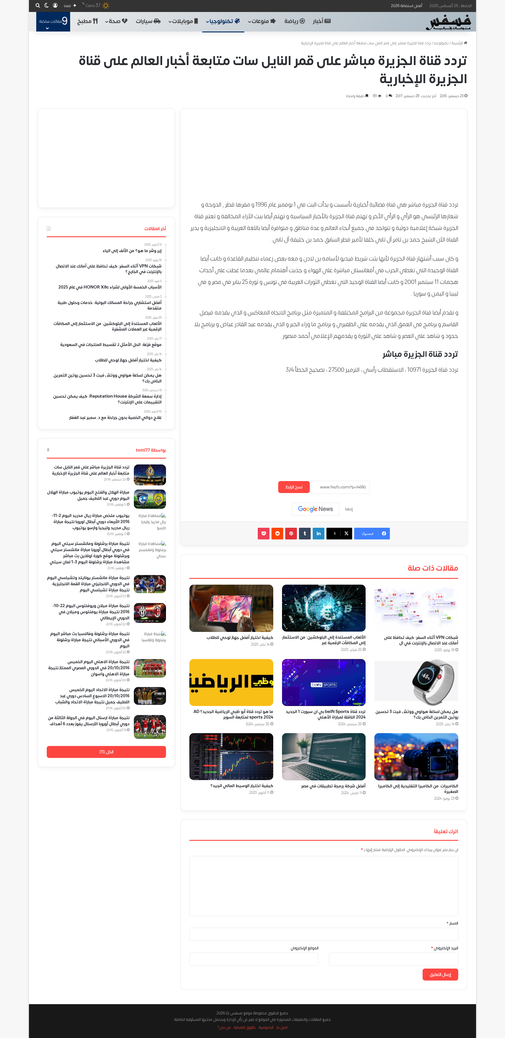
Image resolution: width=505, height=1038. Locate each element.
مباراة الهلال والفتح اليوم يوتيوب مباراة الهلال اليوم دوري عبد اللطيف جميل (88, 495)
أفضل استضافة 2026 (406, 6)
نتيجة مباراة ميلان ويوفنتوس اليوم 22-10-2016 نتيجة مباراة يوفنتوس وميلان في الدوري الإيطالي (90, 611)
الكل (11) (106, 752)
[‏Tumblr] (305, 533)
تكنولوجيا (222, 21)
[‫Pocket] (263, 533)
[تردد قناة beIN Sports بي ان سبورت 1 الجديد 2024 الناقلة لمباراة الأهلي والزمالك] (324, 682)
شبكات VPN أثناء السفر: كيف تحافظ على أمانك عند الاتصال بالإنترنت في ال (421, 640)
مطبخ (85, 21)
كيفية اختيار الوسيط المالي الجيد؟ (241, 785)
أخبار (318, 21)
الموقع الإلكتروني (305, 948)
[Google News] (315, 509)
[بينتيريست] (291, 533)
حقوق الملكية (245, 1027)
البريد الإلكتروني (444, 948)
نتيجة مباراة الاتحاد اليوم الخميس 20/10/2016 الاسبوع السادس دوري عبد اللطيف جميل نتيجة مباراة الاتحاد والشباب (92, 695)
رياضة (292, 21)
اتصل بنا (282, 1027)
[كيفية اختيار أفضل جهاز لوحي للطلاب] (231, 608)
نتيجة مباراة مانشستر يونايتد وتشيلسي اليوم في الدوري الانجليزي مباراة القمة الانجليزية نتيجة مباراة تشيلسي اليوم (88, 583)
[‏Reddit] (277, 533)
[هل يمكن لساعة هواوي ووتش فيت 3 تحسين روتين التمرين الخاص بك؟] (416, 682)
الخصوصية (266, 1027)
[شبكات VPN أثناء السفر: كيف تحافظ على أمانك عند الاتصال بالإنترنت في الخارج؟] (416, 608)
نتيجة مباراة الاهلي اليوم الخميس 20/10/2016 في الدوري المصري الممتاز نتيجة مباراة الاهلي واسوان (88, 667)
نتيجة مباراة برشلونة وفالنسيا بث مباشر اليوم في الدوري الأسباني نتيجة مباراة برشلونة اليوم (89, 639)
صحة (115, 21)
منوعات (261, 21)
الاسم (452, 923)
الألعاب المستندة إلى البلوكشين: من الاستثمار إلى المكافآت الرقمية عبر (324, 640)
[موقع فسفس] (448, 22)
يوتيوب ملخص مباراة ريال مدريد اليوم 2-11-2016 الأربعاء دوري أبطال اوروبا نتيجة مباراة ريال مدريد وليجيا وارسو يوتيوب (90, 521)
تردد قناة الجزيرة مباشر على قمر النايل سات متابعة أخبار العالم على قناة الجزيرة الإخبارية (90, 470)
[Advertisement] (323, 149)
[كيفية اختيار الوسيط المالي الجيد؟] (231, 756)
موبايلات (183, 21)
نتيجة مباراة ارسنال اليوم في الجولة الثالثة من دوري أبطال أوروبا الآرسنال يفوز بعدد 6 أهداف (88, 720)
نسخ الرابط (294, 487)
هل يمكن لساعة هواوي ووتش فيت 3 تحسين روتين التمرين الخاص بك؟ (417, 714)
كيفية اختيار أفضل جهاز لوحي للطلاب (240, 637)
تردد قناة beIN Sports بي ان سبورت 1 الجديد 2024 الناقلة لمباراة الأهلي (326, 714)
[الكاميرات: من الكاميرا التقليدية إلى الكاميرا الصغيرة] (416, 756)
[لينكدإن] (318, 533)
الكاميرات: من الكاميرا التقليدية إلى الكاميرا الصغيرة (418, 789)
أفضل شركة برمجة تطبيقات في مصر (333, 786)
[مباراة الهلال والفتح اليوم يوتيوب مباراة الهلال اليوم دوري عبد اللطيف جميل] (150, 499)
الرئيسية (458, 43)
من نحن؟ (224, 1027)
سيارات (145, 21)
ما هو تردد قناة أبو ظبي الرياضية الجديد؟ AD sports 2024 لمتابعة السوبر (233, 714)
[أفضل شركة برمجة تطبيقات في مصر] (324, 756)
